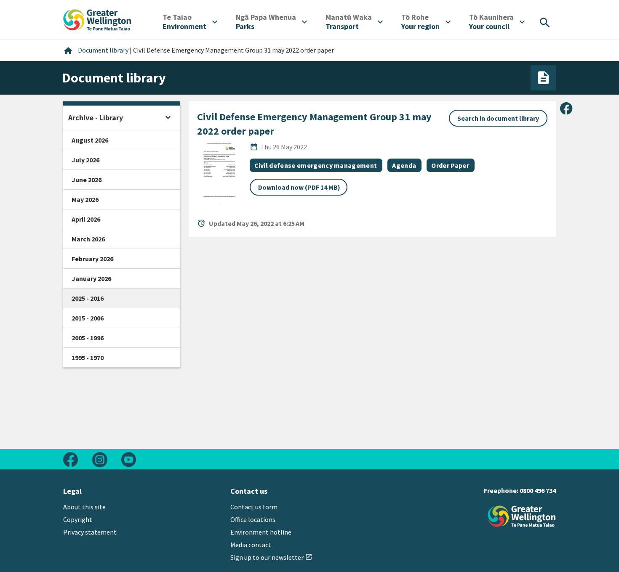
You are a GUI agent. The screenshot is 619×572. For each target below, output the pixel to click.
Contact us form (253, 507)
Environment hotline (260, 532)
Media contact (250, 544)
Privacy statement (90, 532)
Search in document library (498, 118)
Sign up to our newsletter (271, 557)
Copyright (77, 519)
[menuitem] (190, 21)
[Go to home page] (97, 19)
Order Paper (450, 165)
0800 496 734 (538, 490)
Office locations (252, 519)
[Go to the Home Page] (522, 516)
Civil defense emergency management (315, 165)
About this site (84, 507)
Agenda (404, 165)
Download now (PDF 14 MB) (299, 187)
